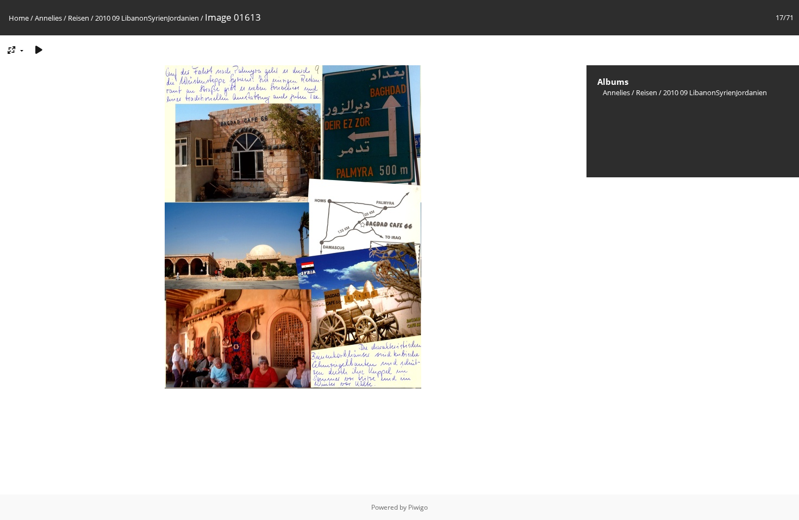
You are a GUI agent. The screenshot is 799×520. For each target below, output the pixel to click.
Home (19, 18)
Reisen (78, 18)
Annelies (48, 18)
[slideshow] (38, 50)
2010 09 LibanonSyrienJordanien (147, 18)
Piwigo (418, 507)
